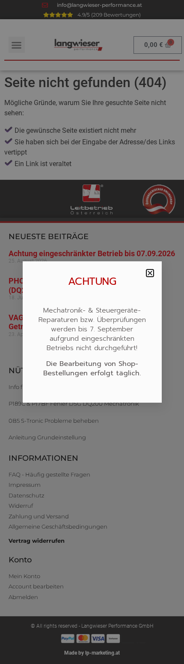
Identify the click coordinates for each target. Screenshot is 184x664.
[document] (92, 332)
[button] (150, 273)
